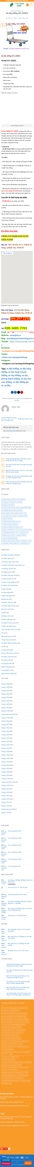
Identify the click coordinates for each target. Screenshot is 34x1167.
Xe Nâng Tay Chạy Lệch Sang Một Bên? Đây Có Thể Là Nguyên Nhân (19, 476)
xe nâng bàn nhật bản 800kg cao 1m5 (11, 521)
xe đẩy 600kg (12, 369)
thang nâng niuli (6, 1035)
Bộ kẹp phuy (5, 599)
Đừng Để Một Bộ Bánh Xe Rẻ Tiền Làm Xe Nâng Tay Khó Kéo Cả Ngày (18, 459)
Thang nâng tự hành (7, 640)
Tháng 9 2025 (5, 721)
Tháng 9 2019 (5, 789)
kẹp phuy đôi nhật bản (7, 1021)
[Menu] (2, 5)
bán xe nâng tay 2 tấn (21, 513)
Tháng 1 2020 (5, 775)
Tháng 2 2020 (5, 772)
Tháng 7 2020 (5, 755)
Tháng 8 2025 (5, 724)
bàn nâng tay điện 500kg (8, 505)
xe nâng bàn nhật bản (7, 518)
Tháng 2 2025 (5, 745)
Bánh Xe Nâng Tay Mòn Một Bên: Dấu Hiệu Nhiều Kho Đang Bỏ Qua (19, 482)
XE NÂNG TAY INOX (7, 656)
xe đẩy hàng (5, 589)
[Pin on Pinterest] (21, 392)
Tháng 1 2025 (5, 748)
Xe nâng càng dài (6, 592)
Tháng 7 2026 (5, 687)
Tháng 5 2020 (5, 761)
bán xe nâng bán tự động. (8, 513)
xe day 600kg (14, 375)
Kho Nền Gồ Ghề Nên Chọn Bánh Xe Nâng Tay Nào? (19, 465)
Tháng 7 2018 (5, 812)
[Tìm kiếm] (27, 4)
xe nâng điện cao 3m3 (26, 540)
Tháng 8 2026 (5, 684)
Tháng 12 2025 (5, 711)
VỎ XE (3, 646)
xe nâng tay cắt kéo (7, 568)
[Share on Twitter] (15, 392)
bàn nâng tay (5, 502)
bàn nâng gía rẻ (21, 499)
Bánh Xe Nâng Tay (6, 667)
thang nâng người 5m (18, 1032)
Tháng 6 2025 (5, 731)
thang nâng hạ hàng (20, 1030)
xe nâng (14, 516)
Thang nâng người (6, 595)
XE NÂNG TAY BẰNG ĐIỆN (9, 555)
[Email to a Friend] (18, 392)
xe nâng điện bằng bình (7, 1077)
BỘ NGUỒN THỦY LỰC (8, 653)
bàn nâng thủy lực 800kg (8, 1013)
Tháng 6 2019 (5, 799)
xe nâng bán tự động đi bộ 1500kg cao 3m (12, 527)
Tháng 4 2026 (5, 697)
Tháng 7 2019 (5, 795)
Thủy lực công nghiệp (7, 582)
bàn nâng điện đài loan (7, 510)
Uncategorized (5, 572)
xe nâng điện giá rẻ (24, 543)
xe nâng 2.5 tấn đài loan (22, 1046)
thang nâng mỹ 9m (6, 1032)
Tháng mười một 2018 (8, 809)
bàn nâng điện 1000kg (21, 1013)
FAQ (17, 1162)
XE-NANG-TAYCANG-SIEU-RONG (11, 565)
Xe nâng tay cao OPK (7, 1072)
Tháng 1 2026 (5, 707)
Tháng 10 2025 (5, 718)
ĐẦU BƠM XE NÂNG (8, 673)
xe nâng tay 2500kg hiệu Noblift (10, 1062)
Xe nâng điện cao (6, 670)
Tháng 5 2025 (5, 734)
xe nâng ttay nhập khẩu (22, 1075)
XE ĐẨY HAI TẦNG (7, 626)
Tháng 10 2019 (5, 785)
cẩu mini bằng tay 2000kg (21, 1019)
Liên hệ (30, 1160)
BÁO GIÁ (28, 1163)
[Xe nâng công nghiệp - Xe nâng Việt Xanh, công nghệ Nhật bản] (17, 4)
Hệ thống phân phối (15, 1160)
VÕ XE (3, 633)
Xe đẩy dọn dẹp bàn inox (25, 419)
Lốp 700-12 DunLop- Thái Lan (21, 1021)
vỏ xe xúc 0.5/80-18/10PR (8, 1041)
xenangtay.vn (15, 335)
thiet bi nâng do (15, 1035)
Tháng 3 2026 (5, 701)
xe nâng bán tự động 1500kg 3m (10, 524)
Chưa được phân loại (19, 398)
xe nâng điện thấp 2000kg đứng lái (10, 1080)
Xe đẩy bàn (6, 201)
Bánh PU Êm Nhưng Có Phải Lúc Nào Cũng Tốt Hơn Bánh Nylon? (19, 471)
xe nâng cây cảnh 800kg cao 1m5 (10, 529)
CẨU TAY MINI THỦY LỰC (9, 629)
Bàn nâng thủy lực (6, 636)
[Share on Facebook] (12, 392)
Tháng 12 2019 (5, 778)
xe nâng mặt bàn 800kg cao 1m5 (10, 532)
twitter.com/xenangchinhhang (14, 357)
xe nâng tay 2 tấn (24, 532)
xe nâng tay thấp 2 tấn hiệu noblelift (10, 540)
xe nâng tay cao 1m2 (16, 1065)
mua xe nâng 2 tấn (6, 516)
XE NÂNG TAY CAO (7, 602)
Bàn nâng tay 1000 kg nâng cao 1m (19, 1008)
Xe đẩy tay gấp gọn (7, 619)
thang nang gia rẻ (17, 1027)
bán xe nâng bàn (18, 510)
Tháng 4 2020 (5, 765)
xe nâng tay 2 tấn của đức (8, 535)
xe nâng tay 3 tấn (14, 1056)
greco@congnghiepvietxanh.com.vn (17, 1106)
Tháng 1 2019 (5, 806)
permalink (16, 400)
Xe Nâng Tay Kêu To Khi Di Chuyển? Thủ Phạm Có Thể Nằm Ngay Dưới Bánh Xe (19, 994)
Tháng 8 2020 (5, 751)
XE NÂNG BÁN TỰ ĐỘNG (9, 643)
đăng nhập (12, 431)
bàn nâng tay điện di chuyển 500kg (10, 507)
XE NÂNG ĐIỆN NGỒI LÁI (9, 606)
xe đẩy (7, 386)
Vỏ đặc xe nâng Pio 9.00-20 (8, 1046)
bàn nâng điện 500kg (26, 507)
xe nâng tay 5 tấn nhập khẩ (8, 1059)
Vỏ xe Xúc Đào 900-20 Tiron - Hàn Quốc (12, 1043)
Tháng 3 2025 (5, 741)
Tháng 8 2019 (5, 792)
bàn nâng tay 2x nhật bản (16, 502)
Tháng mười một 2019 (8, 782)
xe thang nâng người (25, 1080)
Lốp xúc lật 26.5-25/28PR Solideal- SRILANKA (13, 1024)
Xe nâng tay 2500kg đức (25, 1062)
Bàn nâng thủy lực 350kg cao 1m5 (10, 1010)
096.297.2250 (18, 1102)
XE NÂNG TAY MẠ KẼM (8, 585)
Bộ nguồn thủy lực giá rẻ (8, 1019)
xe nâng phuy (5, 1056)
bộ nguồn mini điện (21, 1016)
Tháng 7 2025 (5, 728)
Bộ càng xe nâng (6, 660)
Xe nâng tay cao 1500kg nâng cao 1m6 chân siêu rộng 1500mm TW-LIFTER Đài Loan (15, 1068)
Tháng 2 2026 (5, 704)
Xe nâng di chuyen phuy (8, 623)
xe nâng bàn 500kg (22, 516)
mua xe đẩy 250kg (6, 1027)
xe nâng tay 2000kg (21, 535)
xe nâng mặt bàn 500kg (25, 529)
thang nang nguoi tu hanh (8, 1030)
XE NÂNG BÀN (6, 558)
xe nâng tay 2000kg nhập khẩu (9, 538)
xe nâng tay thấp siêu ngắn (8, 1075)
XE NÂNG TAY (5, 616)
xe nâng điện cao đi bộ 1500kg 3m (10, 543)
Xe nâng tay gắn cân (7, 579)
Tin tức (24, 1160)
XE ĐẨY (3, 612)
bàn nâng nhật (5, 1008)
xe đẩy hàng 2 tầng (6, 1083)
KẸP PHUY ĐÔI (6, 609)
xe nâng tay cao (5, 1065)
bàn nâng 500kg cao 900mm (9, 499)
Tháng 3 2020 (5, 768)
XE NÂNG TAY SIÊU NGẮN (9, 575)
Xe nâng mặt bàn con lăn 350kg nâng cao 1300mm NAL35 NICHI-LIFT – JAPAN (16, 1053)
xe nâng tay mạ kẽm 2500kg (21, 1072)
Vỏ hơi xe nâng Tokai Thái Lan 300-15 (11, 1038)
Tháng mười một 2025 (8, 714)
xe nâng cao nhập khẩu (7, 1049)
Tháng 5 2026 (5, 694)
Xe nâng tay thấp (6, 663)
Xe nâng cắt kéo (6, 650)
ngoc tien (25, 18)
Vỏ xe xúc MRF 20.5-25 (23, 1041)
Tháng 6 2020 (5, 758)
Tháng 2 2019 (5, 802)
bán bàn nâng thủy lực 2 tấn (8, 1016)
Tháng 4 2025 (5, 738)
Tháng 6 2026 (5, 690)
